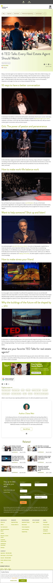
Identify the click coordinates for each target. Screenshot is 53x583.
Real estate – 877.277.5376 (6, 555)
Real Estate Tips (15, 390)
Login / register (35, 522)
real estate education (16, 393)
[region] (26, 576)
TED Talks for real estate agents (41, 393)
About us (3, 522)
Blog (4, 13)
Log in (29, 2)
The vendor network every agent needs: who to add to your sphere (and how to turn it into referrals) (18, 458)
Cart (23, 2)
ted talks (30, 393)
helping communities (24, 253)
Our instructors (4, 527)
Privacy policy (46, 524)
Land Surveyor (38, 13)
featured (28, 390)
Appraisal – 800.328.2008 (6, 553)
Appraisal (9, 13)
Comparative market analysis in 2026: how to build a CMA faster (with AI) (44, 458)
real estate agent (5, 393)
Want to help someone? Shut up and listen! (24, 212)
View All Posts (26, 429)
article (22, 390)
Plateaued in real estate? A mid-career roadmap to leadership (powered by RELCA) (44, 468)
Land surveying (25, 529)
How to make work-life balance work (20, 169)
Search (44, 13)
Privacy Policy (14, 578)
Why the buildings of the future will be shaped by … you (26, 304)
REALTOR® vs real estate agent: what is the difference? (44, 446)
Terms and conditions (45, 530)
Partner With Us (14, 524)
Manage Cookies (46, 533)
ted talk (24, 393)
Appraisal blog (14, 522)
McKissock (15, 452)
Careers (2, 533)
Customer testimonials (3, 540)
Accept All (23, 580)
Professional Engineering (27, 13)
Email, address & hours (6, 560)
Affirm (2, 524)
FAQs (2, 562)
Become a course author (4, 536)
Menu (50, 8)
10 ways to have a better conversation (21, 85)
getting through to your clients (42, 118)
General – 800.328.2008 (6, 557)
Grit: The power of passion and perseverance (24, 126)
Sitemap (2, 547)
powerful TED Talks (36, 390)
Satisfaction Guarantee (3, 544)
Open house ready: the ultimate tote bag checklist (18, 467)
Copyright (45, 522)
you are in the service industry (20, 246)
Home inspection (25, 527)
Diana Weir (5, 65)
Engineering (24, 531)
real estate (45, 390)
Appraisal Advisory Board (5, 530)
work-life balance (30, 203)
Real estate (24, 524)
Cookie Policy (46, 527)
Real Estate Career (6, 63)
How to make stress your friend (18, 259)
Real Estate (16, 13)
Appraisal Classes (26, 522)
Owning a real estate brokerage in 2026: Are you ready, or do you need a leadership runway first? (18, 448)
